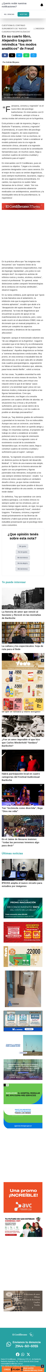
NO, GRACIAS (9, 14)
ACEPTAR (23, 14)
